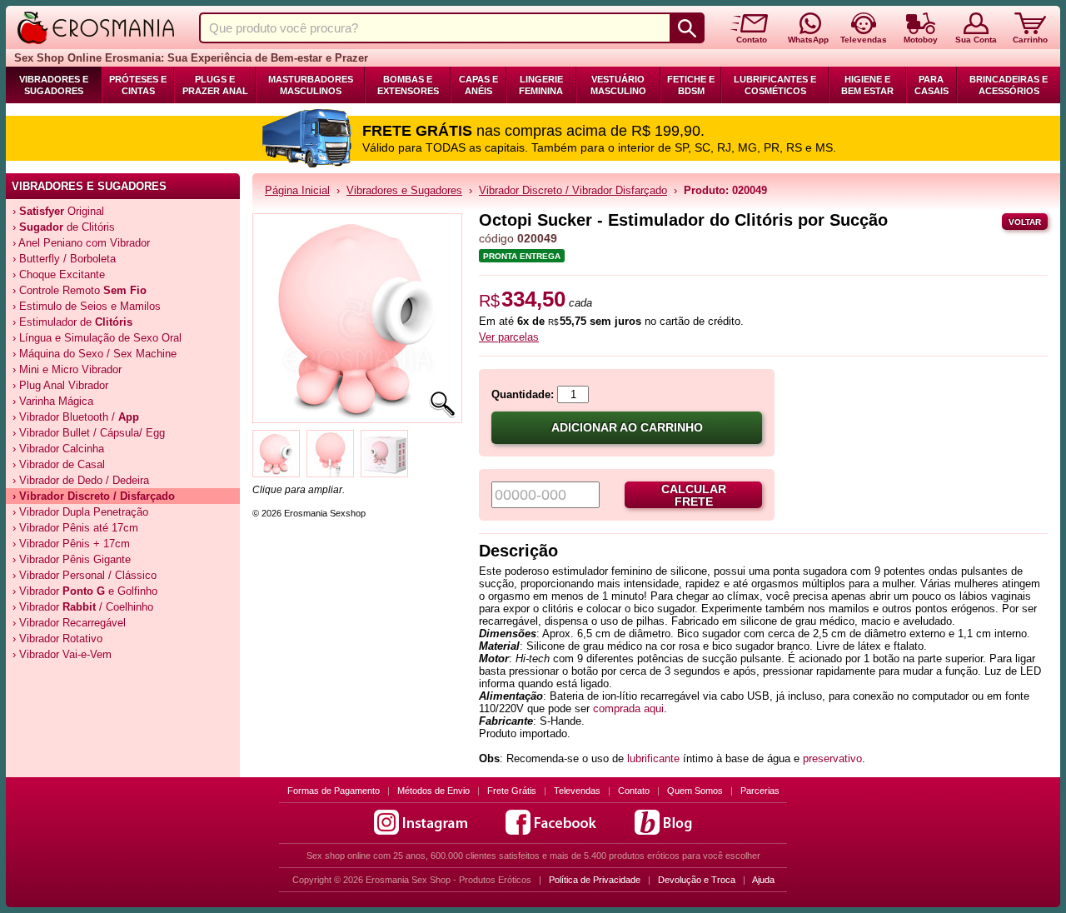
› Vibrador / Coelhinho (82, 607)
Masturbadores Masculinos (310, 85)
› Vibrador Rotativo (57, 638)
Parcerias (760, 791)
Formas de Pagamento (333, 791)
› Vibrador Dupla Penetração (80, 512)
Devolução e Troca (696, 880)
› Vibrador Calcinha (58, 448)
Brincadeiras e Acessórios (1008, 85)
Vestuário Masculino (618, 85)
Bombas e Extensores (408, 85)
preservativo (832, 758)
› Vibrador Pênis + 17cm (71, 543)
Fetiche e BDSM (691, 85)
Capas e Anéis (478, 85)
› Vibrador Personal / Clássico (84, 575)
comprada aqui (628, 708)
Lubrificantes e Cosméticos (775, 85)
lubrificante (655, 758)
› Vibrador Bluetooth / (75, 417)
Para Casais (931, 85)
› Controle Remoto (79, 290)
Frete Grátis (511, 791)
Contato (634, 791)
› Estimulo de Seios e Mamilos (86, 306)
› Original (58, 211)
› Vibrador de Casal (58, 464)
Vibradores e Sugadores (53, 85)
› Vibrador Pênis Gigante (71, 559)
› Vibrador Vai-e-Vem (62, 654)
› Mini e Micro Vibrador (67, 369)
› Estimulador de (72, 322)
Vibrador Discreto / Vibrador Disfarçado (573, 190)
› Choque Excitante (58, 274)
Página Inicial (297, 190)
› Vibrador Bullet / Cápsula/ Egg (88, 433)
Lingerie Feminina (541, 85)
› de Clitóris (63, 227)
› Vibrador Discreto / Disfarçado (93, 496)
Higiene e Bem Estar (867, 85)
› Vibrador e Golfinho (84, 591)
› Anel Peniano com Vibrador (81, 243)
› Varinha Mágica (52, 401)
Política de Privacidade (594, 880)
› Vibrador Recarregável (69, 622)
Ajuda (763, 880)
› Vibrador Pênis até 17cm (75, 527)
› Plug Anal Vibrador (60, 385)
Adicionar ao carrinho (627, 428)
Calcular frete (693, 495)
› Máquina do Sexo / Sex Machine (94, 353)
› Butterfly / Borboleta (64, 258)
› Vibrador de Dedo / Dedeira (80, 480)
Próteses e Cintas (138, 85)
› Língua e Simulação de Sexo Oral (97, 338)
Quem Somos (695, 791)
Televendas (577, 791)
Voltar (1025, 222)
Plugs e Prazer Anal (215, 85)
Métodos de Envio (433, 791)
